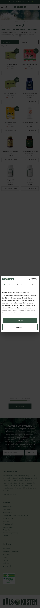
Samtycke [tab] (7, 285)
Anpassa (19, 327)
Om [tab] (32, 285)
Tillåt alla (20, 320)
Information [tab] (20, 285)
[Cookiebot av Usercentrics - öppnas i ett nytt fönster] (29, 279)
